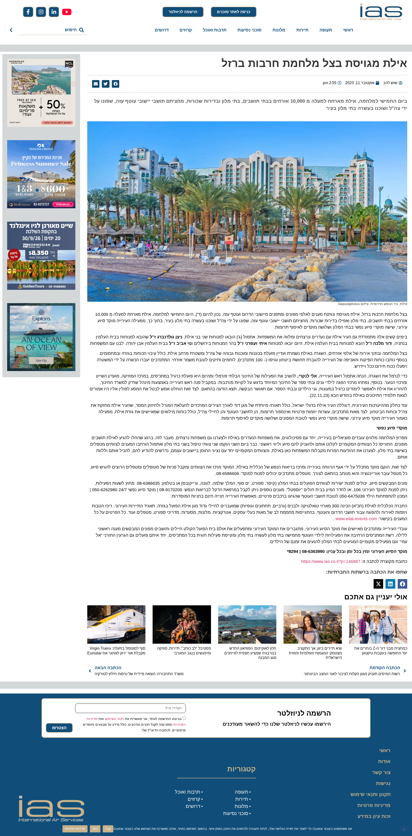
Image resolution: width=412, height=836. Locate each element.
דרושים (162, 30)
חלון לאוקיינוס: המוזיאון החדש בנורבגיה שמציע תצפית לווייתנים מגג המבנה (250, 652)
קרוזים (186, 30)
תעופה (325, 30)
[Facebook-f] (28, 12)
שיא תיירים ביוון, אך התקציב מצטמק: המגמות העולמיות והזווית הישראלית (315, 652)
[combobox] (52, 30)
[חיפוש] (12, 30)
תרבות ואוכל (215, 30)
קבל (108, 829)
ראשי (348, 30)
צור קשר (381, 772)
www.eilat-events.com (356, 518)
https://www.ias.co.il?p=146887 (330, 561)
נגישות (383, 783)
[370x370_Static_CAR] (41, 369)
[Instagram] (41, 12)
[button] (115, 84)
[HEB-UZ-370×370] (41, 125)
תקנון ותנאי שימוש (370, 794)
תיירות (302, 30)
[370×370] (41, 288)
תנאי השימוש (114, 719)
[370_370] (41, 206)
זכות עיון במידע (374, 816)
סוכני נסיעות (249, 30)
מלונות (279, 30)
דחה (95, 829)
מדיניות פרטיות (374, 805)
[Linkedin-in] (54, 12)
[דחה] (404, 828)
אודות (384, 761)
